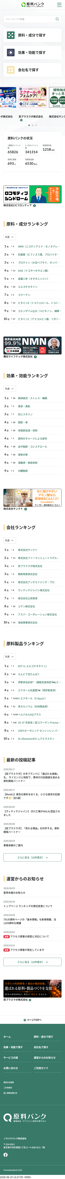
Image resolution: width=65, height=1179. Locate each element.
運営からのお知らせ (45, 1057)
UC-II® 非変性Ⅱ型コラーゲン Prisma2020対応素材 (40, 722)
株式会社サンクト (27, 550)
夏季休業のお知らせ (14, 893)
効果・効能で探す (13, 1047)
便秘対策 (23, 454)
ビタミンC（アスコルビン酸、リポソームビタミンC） (40, 319)
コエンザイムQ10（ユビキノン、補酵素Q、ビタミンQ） (40, 311)
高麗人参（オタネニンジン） (34, 279)
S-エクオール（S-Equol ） (32, 698)
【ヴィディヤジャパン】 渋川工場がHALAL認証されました (31, 813)
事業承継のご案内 (13, 845)
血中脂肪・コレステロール (32, 446)
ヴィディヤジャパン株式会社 (34, 590)
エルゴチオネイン (27, 287)
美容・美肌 (24, 406)
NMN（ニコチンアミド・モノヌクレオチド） (40, 246)
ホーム (7, 1037)
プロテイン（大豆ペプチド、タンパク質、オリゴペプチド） (40, 262)
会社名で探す (41, 1047)
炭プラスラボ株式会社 (30, 566)
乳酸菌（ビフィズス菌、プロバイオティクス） (40, 254)
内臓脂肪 (23, 471)
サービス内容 (10, 1057)
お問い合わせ (10, 1068)
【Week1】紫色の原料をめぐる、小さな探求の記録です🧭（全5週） (31, 796)
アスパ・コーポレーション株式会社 (37, 614)
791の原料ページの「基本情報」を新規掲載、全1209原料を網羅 (29, 921)
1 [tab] (29, 125)
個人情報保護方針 (10, 1093)
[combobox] (9, 237)
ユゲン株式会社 (26, 606)
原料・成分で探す (43, 1037)
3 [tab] (36, 125)
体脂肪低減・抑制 (27, 430)
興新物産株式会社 (27, 574)
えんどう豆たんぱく (29, 674)
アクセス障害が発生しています (24, 950)
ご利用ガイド (41, 1068)
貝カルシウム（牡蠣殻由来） (34, 706)
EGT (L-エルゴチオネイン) (32, 666)
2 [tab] (32, 125)
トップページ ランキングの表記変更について (28, 906)
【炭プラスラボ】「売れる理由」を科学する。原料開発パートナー (31, 830)
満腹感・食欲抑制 (27, 463)
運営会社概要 (8, 1082)
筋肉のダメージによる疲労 (32, 438)
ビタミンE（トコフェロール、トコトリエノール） (40, 303)
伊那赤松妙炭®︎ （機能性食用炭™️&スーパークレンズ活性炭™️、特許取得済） (40, 682)
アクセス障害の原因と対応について (27, 936)
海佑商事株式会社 (27, 622)
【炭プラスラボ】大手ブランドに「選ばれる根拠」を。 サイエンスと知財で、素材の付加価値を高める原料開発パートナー (31, 777)
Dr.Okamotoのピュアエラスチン (36, 739)
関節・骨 (23, 422)
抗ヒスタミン (25, 414)
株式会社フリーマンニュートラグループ (40, 558)
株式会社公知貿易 (27, 598)
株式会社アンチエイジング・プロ (36, 582)
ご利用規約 (7, 1088)
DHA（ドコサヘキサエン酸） (34, 270)
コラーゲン (24, 295)
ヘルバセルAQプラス (29, 714)
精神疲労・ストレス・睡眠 (32, 398)
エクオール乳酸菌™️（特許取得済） (37, 690)
